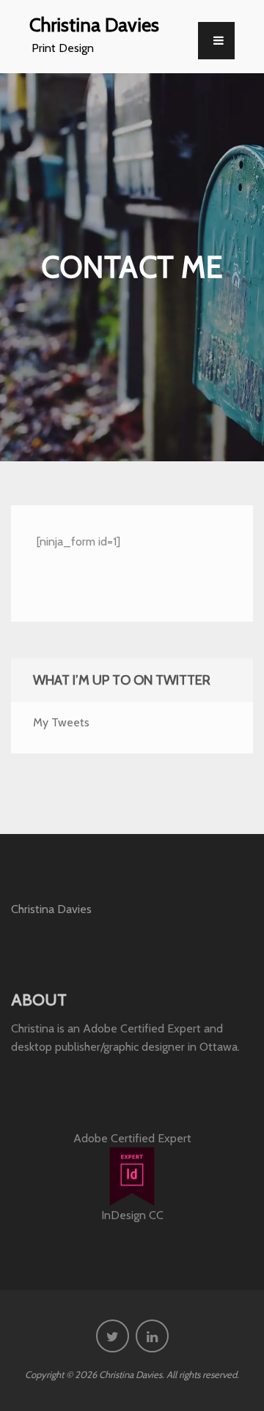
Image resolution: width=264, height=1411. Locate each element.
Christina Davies (94, 24)
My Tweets (61, 722)
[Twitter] (112, 1335)
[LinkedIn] (152, 1335)
